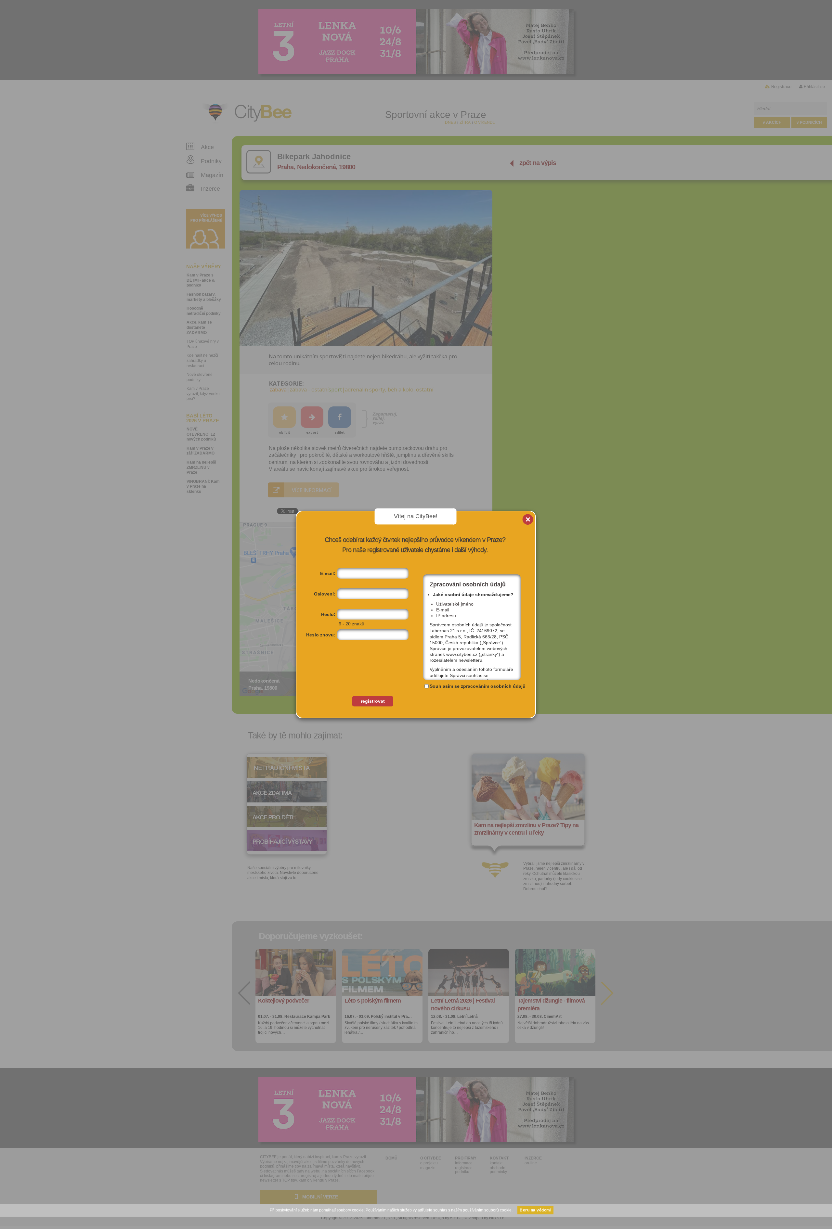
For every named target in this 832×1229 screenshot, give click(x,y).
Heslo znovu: (320, 634)
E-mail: (327, 573)
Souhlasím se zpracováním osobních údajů (478, 686)
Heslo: (328, 614)
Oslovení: (324, 593)
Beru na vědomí (535, 1210)
